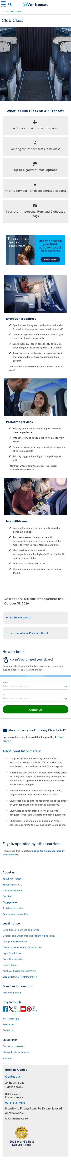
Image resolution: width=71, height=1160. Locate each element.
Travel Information (13, 890)
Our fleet (7, 896)
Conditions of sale (12, 959)
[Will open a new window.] (5, 1009)
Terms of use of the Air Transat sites (22, 947)
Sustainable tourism (13, 908)
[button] (35, 709)
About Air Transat (12, 878)
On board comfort (14, 11)
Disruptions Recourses (15, 941)
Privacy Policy (10, 965)
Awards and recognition (15, 914)
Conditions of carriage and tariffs (21, 929)
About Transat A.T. (12, 884)
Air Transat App (11, 1018)
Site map (7, 1057)
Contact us (8, 1030)
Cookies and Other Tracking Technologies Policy (29, 935)
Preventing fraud (12, 992)
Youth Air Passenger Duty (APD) (19, 970)
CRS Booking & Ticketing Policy (20, 976)
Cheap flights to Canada (16, 1052)
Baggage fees (10, 902)
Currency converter (13, 1046)
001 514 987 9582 (15, 1102)
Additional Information (22, 750)
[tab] (35, 618)
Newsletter (9, 1024)
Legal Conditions (12, 953)
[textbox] (35, 686)
